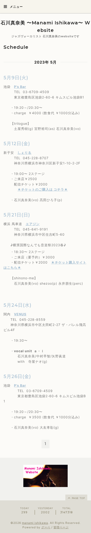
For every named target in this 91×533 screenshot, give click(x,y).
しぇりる (25, 153)
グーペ (45, 527)
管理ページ (61, 527)
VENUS (20, 314)
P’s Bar (20, 87)
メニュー (16, 6)
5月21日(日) (17, 215)
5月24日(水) (18, 305)
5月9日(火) (16, 77)
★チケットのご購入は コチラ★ (43, 189)
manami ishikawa (35, 523)
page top (78, 498)
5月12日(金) (17, 143)
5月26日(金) (17, 376)
